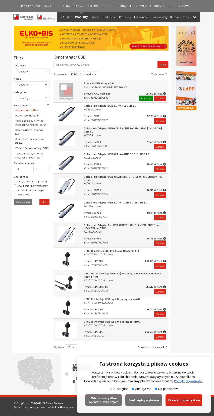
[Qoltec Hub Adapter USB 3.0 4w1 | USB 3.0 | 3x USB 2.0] (66, 210)
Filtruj (44, 201)
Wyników (59, 347)
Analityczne (143, 389)
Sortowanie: (61, 74)
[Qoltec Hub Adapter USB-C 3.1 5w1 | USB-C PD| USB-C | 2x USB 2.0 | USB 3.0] (66, 138)
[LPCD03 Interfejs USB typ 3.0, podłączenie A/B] (66, 307)
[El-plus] (46, 17)
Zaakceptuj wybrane (144, 400)
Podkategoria (22, 105)
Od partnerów (168, 389)
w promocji (24, 194)
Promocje (125, 17)
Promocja (146, 98)
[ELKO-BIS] (91, 38)
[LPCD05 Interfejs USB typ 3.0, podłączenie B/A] (66, 330)
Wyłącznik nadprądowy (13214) (32, 148)
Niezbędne (120, 389)
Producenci (109, 17)
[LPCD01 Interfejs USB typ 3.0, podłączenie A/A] (66, 259)
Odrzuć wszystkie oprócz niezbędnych (104, 400)
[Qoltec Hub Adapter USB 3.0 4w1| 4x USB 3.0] (66, 114)
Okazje (94, 17)
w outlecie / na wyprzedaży (33, 185)
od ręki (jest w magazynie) (32, 181)
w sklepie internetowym (31, 190)
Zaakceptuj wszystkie (184, 400)
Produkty (81, 17)
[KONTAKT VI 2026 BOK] (186, 46)
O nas (186, 17)
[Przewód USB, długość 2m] (66, 91)
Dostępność (21, 176)
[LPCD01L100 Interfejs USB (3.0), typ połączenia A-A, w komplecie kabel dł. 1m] (66, 283)
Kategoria (20, 92)
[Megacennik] (23, 17)
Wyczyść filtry (23, 201)
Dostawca (20, 65)
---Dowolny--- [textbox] (23, 71)
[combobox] (31, 71)
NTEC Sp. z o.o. (92, 109)
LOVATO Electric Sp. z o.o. (98, 254)
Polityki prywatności (188, 381)
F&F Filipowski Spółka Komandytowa (105, 86)
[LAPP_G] (186, 90)
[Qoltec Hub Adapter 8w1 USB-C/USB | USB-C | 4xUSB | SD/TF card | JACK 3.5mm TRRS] (66, 234)
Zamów (160, 98)
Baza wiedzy (160, 17)
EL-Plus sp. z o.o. (65, 407)
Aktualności (141, 17)
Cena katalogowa (24, 163)
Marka (17, 78)
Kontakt (175, 17)
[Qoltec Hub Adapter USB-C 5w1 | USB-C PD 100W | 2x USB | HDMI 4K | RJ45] (66, 186)
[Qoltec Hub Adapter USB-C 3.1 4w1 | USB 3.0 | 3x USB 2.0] (66, 162)
